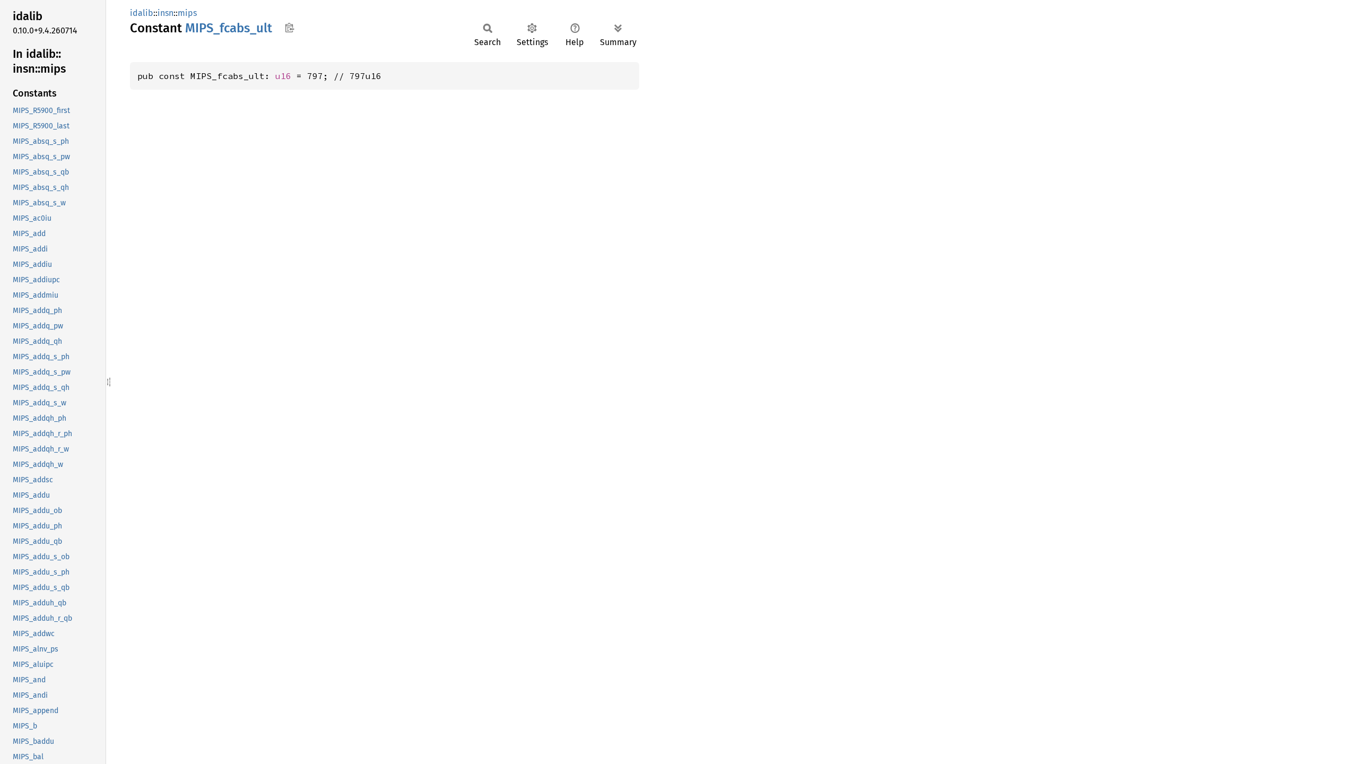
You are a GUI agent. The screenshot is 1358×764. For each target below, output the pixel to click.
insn (165, 13)
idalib (141, 13)
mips (187, 13)
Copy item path (289, 28)
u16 (283, 76)
